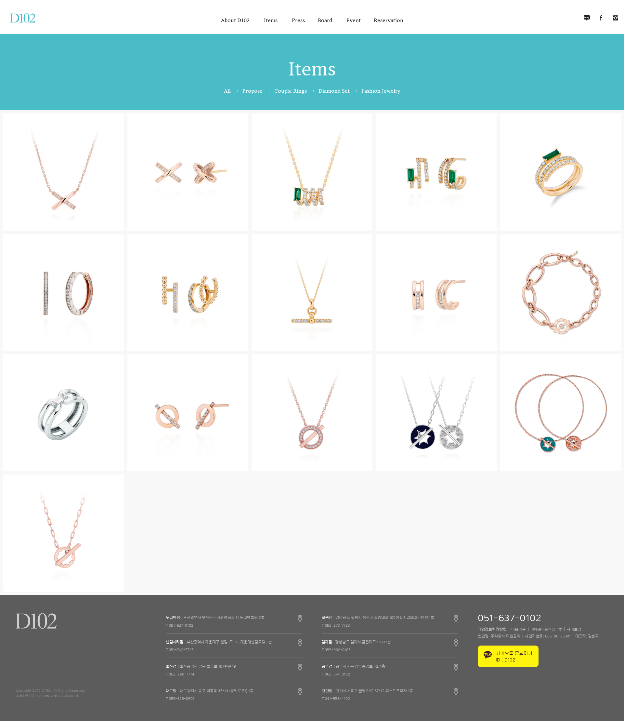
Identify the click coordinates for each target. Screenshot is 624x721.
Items (271, 20)
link (234, 620)
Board (325, 20)
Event (353, 20)
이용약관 (518, 629)
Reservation (388, 20)
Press (298, 20)
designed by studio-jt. (61, 695)
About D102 (236, 20)
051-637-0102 (509, 618)
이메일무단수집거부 (546, 629)
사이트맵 (574, 629)
